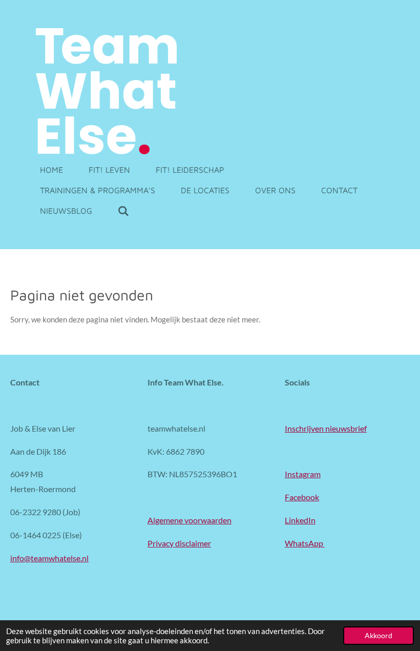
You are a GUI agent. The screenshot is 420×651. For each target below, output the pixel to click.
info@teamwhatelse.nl (49, 558)
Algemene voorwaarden (190, 520)
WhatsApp (305, 543)
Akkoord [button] (378, 636)
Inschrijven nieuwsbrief (326, 428)
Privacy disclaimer (179, 543)
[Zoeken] (123, 210)
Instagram (303, 474)
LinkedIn (300, 520)
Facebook (302, 497)
